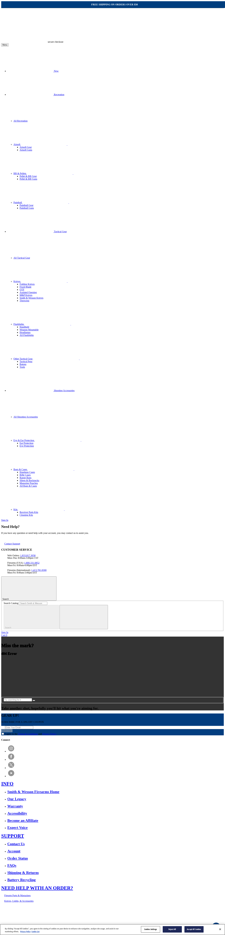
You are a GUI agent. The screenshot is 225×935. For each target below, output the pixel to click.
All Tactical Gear (21, 258)
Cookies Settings (150, 929)
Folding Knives (27, 284)
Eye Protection (27, 446)
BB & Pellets (20, 173)
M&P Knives (26, 295)
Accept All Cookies (194, 929)
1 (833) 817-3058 (88, 911)
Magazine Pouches (29, 483)
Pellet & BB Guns (28, 179)
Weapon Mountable (29, 329)
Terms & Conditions (28, 734)
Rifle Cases (25, 475)
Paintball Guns (27, 208)
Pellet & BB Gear (28, 176)
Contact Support (12, 543)
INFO (7, 783)
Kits (15, 509)
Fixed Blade (25, 287)
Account (13, 851)
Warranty (15, 806)
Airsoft (17, 144)
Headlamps (25, 332)
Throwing (24, 300)
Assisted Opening (28, 292)
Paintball (17, 202)
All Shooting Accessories (25, 417)
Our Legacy (16, 799)
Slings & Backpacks (29, 480)
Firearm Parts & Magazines (17, 895)
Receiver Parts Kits (29, 512)
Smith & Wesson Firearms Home (33, 792)
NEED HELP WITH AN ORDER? (37, 888)
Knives (17, 281)
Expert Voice (17, 828)
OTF (22, 289)
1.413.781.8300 (39, 570)
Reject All (172, 929)
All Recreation (20, 121)
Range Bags (25, 477)
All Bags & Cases (28, 486)
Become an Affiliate (22, 820)
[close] (84, 617)
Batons (23, 364)
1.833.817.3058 (28, 555)
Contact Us (16, 844)
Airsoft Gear (26, 147)
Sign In (4, 520)
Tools (22, 367)
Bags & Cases (20, 469)
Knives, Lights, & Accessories (19, 901)
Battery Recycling (21, 880)
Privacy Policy (49, 734)
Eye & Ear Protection (24, 440)
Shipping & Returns (23, 873)
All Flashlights (27, 335)
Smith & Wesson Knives (31, 298)
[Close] (220, 929)
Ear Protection (26, 443)
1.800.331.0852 (31, 563)
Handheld (24, 327)
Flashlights (18, 324)
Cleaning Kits (26, 515)
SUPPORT (12, 836)
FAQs (11, 865)
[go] (34, 700)
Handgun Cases (27, 472)
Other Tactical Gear (23, 358)
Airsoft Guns (26, 150)
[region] (112, 929)
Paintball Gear (26, 205)
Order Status (17, 858)
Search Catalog (11, 603)
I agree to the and (30, 734)
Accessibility (17, 813)
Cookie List (35, 931)
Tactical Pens (26, 361)
